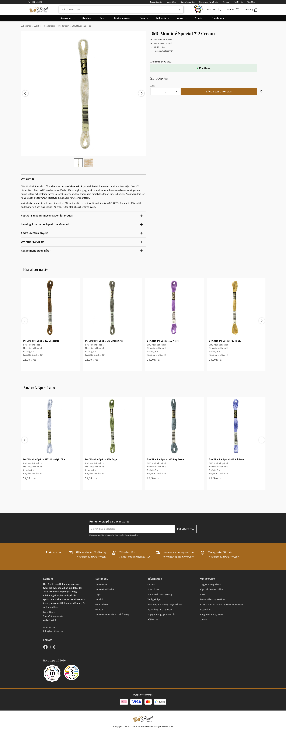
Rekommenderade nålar (35, 251)
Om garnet (27, 179)
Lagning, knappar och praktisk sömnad (45, 224)
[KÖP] (219, 91)
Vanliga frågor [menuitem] (154, 599)
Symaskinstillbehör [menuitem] (105, 589)
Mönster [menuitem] (180, 18)
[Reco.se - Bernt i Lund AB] (198, 9)
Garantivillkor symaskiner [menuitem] (212, 599)
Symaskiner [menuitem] (66, 18)
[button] (233, 9)
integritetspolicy (131, 535)
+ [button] (176, 91)
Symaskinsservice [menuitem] (188, 2)
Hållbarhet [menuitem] (152, 619)
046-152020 (37, 2)
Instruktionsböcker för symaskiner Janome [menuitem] (221, 604)
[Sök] (179, 9)
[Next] (141, 93)
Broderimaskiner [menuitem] (122, 18)
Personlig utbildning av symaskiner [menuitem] (164, 604)
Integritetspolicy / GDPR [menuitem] (211, 614)
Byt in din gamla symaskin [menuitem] (160, 609)
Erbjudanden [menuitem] (218, 18)
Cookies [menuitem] (204, 619)
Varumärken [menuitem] (171, 2)
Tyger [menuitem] (142, 18)
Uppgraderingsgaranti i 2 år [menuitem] (161, 614)
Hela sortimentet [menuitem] (156, 2)
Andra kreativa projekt (34, 233)
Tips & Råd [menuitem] (251, 2)
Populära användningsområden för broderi (47, 216)
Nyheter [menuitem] (199, 18)
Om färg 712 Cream (32, 242)
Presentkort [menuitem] (206, 609)
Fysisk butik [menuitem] (238, 2)
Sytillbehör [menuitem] (161, 18)
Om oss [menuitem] (226, 2)
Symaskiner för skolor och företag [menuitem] (112, 614)
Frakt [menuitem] (202, 594)
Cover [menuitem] (102, 18)
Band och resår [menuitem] (102, 604)
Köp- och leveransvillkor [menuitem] (212, 589)
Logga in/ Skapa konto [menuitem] (211, 584)
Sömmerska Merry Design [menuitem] (209, 2)
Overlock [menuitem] (86, 18)
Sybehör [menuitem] (99, 599)
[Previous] (25, 93)
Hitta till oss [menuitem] (153, 589)
